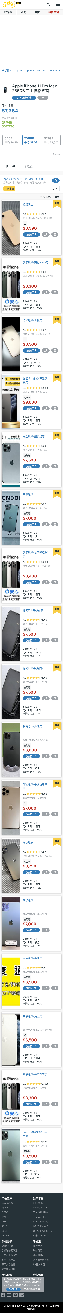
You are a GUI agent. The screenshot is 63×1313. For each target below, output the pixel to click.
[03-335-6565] (46, 1104)
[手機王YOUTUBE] (9, 1296)
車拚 (37, 12)
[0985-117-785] (46, 234)
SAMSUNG (7, 1202)
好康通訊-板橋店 (32, 958)
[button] (55, 188)
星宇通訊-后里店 (32, 1016)
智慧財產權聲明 (41, 1259)
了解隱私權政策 (32, 1289)
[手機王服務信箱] (21, 1296)
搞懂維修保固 (8, 1245)
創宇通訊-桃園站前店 (35, 1074)
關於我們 (37, 1245)
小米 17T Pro (39, 1235)
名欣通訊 (28, 900)
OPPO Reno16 (40, 1226)
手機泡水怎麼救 (9, 1255)
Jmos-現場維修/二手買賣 (35, 1134)
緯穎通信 (28, 204)
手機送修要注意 (9, 1250)
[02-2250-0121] (46, 930)
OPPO (5, 1212)
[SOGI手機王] (12, 4)
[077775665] (46, 292)
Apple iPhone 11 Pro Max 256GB (43, 70)
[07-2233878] (46, 814)
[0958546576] (46, 524)
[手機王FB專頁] (3, 1296)
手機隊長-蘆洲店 (32, 726)
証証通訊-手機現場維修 (35, 786)
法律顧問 (37, 1279)
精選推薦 (9, 188)
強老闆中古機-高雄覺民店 (35, 380)
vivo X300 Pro (40, 1221)
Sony (4, 1230)
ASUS (5, 1226)
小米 (4, 1221)
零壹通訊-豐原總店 (34, 436)
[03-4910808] (46, 1162)
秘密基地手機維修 (33, 610)
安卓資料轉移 (8, 1269)
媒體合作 (37, 1283)
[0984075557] (46, 756)
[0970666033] (46, 582)
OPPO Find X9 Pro (42, 1230)
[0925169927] (46, 640)
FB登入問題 (39, 1264)
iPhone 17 (38, 1202)
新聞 (23, 12)
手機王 (8, 70)
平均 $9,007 (51, 140)
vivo (4, 1216)
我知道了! (13, 1289)
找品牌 (8, 12)
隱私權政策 (38, 1255)
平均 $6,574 (12, 140)
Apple (19, 70)
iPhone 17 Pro (40, 1207)
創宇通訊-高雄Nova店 (35, 262)
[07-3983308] (46, 408)
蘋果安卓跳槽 (8, 1264)
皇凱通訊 (28, 494)
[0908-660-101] (46, 466)
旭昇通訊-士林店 (32, 320)
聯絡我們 (37, 1250)
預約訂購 (31, 234)
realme (5, 1235)
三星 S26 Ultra (40, 1212)
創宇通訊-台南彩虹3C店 (35, 554)
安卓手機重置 (8, 1259)
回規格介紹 (25, 97)
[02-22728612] (46, 988)
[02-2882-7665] (46, 350)
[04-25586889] (46, 1046)
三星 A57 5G (39, 1216)
